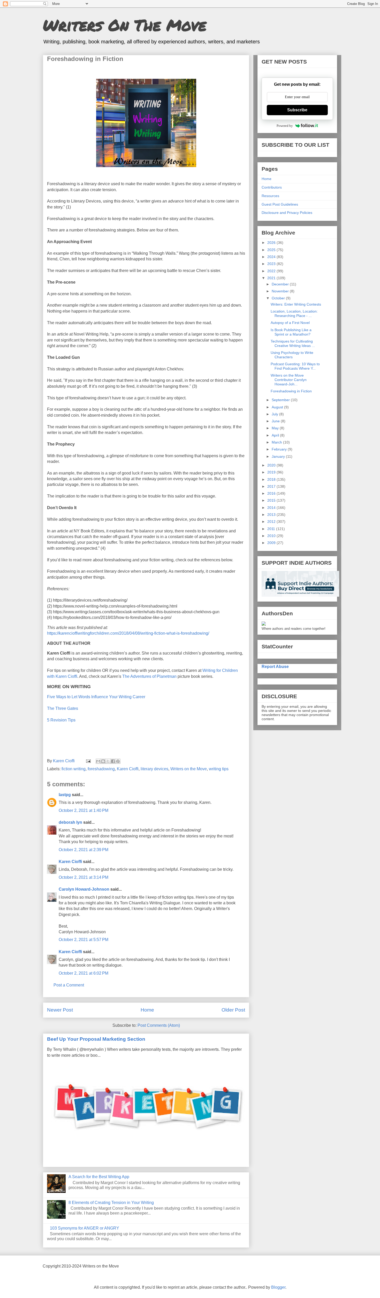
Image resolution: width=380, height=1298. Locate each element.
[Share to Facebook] (113, 761)
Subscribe (297, 110)
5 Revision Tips (61, 720)
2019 (272, 472)
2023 (272, 264)
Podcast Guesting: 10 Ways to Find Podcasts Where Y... (295, 366)
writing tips (219, 769)
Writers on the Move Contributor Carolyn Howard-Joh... (289, 379)
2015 (272, 500)
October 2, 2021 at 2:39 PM (83, 850)
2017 (272, 486)
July (275, 414)
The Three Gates (62, 708)
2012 (272, 521)
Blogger (278, 1287)
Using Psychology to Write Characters (292, 355)
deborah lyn (70, 822)
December (281, 284)
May (276, 428)
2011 (271, 529)
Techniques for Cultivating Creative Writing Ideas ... (293, 343)
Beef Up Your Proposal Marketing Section (96, 1039)
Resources (270, 196)
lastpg (65, 794)
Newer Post (60, 1010)
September (281, 400)
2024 (272, 257)
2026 (272, 242)
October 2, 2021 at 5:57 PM (83, 939)
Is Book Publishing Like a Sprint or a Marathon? (291, 332)
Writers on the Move (188, 769)
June (276, 421)
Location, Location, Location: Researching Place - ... (294, 313)
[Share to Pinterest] (117, 761)
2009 (272, 543)
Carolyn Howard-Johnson (84, 889)
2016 (272, 493)
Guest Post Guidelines (280, 204)
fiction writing (74, 769)
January (279, 456)
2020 (272, 465)
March (277, 442)
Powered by (285, 126)
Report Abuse (275, 666)
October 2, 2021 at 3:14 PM (83, 877)
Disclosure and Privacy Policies (287, 213)
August (278, 407)
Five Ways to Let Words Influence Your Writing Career (96, 697)
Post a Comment (69, 985)
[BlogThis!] (103, 761)
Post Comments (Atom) (159, 1025)
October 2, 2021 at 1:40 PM (83, 810)
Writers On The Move (124, 25)
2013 (272, 514)
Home (147, 1010)
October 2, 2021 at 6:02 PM (83, 973)
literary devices (154, 769)
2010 (272, 536)
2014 (272, 508)
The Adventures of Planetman (150, 676)
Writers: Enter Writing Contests (296, 304)
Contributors (272, 187)
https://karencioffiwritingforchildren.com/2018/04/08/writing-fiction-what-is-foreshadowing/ (129, 633)
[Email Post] (88, 761)
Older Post (233, 1010)
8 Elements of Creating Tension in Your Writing (111, 1202)
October (279, 298)
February (280, 449)
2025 (272, 250)
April (276, 435)
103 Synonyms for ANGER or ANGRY (84, 1228)
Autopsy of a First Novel (290, 323)
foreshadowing (101, 769)
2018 (272, 479)
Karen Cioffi (128, 769)
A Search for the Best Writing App (99, 1177)
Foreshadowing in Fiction (291, 391)
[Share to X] (108, 761)
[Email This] (98, 761)
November (281, 291)
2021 (272, 278)
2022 (272, 271)
